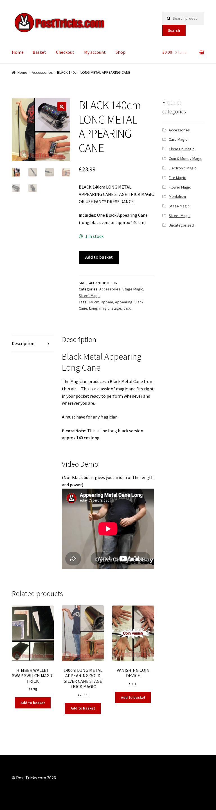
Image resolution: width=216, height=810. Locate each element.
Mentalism (177, 196)
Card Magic (178, 139)
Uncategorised (181, 225)
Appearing (123, 302)
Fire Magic (177, 177)
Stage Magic (132, 289)
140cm (93, 302)
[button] (61, 106)
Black (138, 302)
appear (107, 302)
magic (104, 308)
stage (116, 308)
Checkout (65, 52)
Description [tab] (23, 343)
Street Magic (89, 295)
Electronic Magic (182, 168)
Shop (120, 52)
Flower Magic (180, 187)
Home (18, 52)
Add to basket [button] (33, 702)
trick (127, 308)
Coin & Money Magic (185, 158)
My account (95, 52)
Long (93, 308)
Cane (83, 308)
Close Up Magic (181, 148)
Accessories (42, 72)
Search (174, 30)
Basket (39, 52)
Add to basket (99, 257)
